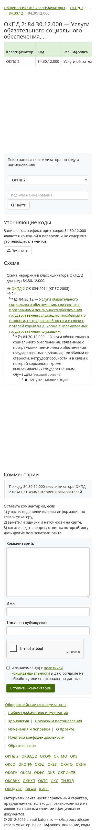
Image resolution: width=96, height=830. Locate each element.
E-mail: (26, 622)
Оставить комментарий (30, 688)
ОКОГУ (11, 772)
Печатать (19, 250)
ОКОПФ (25, 764)
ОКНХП (29, 780)
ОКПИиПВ (67, 772)
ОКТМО (60, 756)
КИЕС (44, 788)
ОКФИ (30, 788)
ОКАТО (67, 764)
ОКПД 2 (18, 288)
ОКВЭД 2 (29, 756)
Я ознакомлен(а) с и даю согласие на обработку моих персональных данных (47, 673)
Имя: (11, 603)
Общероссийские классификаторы (35, 704)
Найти (20, 205)
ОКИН (81, 764)
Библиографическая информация (38, 712)
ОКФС (39, 772)
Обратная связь (22, 745)
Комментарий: (20, 543)
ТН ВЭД (67, 780)
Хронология (18, 720)
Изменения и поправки (29, 729)
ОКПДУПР (13, 788)
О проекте (65, 729)
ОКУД (40, 764)
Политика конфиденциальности (36, 737)
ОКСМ (25, 772)
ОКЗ (73, 756)
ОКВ (51, 772)
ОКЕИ (53, 764)
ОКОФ (45, 756)
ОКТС (43, 780)
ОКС (54, 780)
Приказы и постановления (58, 720)
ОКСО (10, 764)
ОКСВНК (12, 780)
